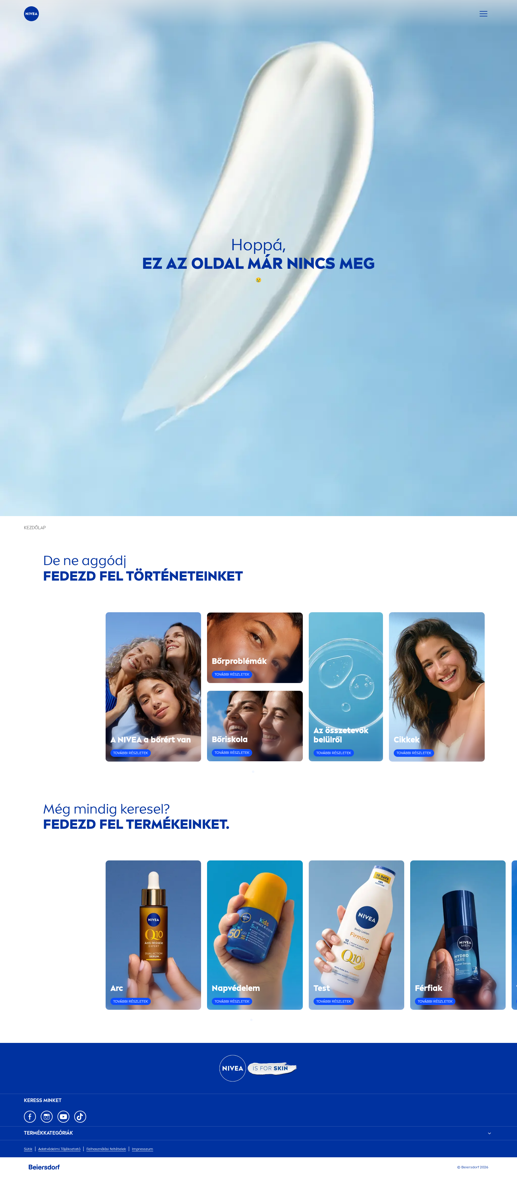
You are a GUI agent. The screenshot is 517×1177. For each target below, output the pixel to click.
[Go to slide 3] (260, 772)
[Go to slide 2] (257, 772)
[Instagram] (47, 1117)
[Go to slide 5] (265, 1020)
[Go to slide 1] (253, 772)
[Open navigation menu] (483, 13)
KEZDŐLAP (35, 527)
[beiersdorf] (44, 1167)
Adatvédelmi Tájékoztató (59, 1149)
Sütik (28, 1149)
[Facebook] (30, 1117)
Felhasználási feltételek (106, 1149)
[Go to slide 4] (264, 772)
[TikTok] (80, 1117)
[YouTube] (63, 1117)
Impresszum (142, 1149)
